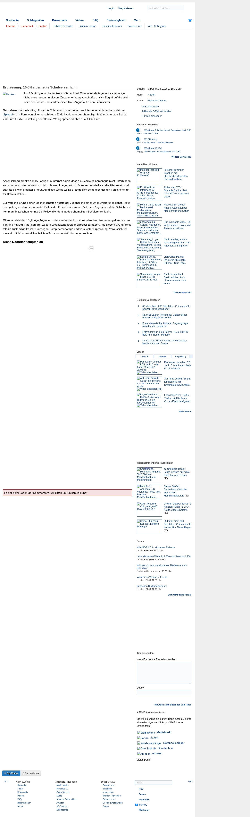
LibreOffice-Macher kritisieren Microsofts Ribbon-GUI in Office (175, 259)
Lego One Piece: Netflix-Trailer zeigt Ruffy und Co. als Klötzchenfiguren (177, 398)
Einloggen (107, 789)
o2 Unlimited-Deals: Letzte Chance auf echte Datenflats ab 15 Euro (177, 472)
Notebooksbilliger (174, 742)
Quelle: (140, 687)
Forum (142, 794)
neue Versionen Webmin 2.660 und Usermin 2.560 (164, 556)
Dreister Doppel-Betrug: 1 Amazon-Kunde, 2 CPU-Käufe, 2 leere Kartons (177, 506)
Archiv (20, 806)
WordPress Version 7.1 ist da (152, 577)
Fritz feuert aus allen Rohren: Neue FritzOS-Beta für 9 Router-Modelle (165, 333)
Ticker (20, 789)
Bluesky (143, 805)
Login (111, 8)
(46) (166, 478)
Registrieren (125, 8)
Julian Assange (87, 26)
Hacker (151, 94)
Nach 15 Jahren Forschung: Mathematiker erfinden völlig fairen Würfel (164, 316)
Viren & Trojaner (156, 26)
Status (106, 806)
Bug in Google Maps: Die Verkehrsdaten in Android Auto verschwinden (177, 225)
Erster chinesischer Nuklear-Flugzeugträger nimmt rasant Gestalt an (165, 325)
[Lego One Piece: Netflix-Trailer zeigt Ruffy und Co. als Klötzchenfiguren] (149, 400)
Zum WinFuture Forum (179, 595)
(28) (166, 530)
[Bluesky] (190, 20)
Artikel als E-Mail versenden (156, 111)
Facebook (144, 799)
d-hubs (140, 550)
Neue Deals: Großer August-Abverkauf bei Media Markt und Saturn (176, 207)
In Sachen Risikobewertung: (152, 586)
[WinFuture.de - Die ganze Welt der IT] (35, 10)
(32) (166, 513)
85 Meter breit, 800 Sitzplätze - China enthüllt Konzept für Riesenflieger (166, 307)
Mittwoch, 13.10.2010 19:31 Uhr (164, 89)
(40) (187, 496)
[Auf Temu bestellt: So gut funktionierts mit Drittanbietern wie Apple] (149, 384)
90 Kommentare (150, 106)
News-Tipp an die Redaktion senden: (156, 659)
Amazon (157, 753)
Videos (80, 20)
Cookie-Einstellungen (113, 803)
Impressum (108, 792)
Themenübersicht (182, 292)
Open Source (62, 792)
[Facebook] (184, 20)
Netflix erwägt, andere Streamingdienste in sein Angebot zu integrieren (177, 242)
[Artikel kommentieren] (74, 248)
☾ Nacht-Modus (30, 773)
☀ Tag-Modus (11, 773)
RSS (141, 789)
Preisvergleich (116, 20)
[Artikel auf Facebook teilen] (16, 248)
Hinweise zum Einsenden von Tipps (172, 705)
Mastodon (144, 810)
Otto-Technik (165, 748)
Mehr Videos (185, 411)
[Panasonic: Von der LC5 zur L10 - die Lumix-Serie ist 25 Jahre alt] (149, 367)
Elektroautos (62, 810)
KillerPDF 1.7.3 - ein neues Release (156, 547)
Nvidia (59, 796)
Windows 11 (62, 789)
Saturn (154, 737)
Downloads (59, 20)
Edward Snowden (63, 26)
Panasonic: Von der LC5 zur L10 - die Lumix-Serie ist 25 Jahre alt (177, 365)
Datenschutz (135, 26)
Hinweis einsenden (152, 116)
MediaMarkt (164, 732)
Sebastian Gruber (157, 100)
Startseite (12, 20)
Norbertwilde (143, 571)
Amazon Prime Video (66, 799)
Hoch (6, 781)
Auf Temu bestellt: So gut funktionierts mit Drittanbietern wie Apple (177, 381)
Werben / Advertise (112, 796)
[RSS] (178, 20)
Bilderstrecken (24, 803)
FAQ (95, 20)
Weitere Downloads (181, 157)
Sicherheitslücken (112, 26)
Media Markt (62, 785)
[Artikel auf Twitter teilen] (45, 248)
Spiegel (8, 114)
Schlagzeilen (35, 20)
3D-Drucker (62, 806)
